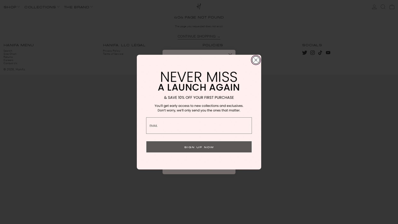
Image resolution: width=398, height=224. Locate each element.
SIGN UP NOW (199, 147)
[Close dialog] (256, 60)
